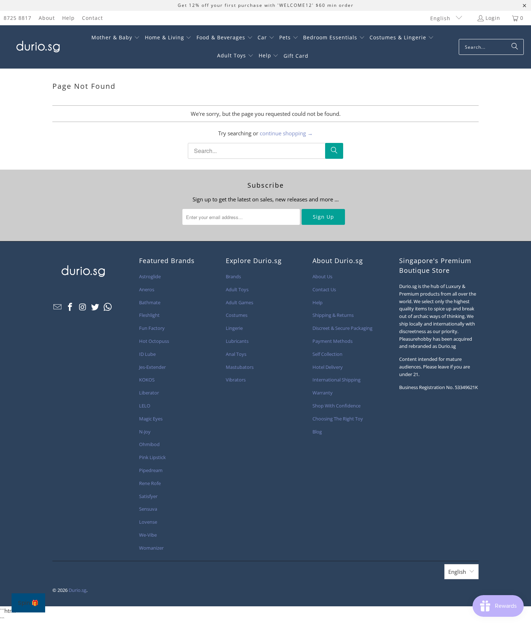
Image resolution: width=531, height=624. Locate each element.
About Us (322, 276)
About (47, 17)
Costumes (236, 315)
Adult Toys (237, 289)
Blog (317, 431)
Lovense (148, 522)
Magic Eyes (151, 418)
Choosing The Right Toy (337, 418)
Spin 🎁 (28, 603)
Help (68, 17)
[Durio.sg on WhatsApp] (108, 307)
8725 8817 (17, 17)
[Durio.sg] (37, 46)
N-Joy (145, 431)
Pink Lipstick (152, 457)
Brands (233, 276)
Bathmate (149, 302)
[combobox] (491, 47)
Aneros (146, 289)
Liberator (149, 392)
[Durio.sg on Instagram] (82, 307)
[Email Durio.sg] (57, 307)
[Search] (515, 47)
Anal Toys (236, 354)
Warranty (322, 392)
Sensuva (148, 509)
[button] (115, 38)
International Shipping (336, 379)
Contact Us (324, 289)
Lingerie (234, 328)
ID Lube (147, 354)
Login (492, 17)
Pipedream (151, 470)
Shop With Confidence (336, 405)
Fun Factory (152, 328)
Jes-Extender (152, 367)
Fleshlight (149, 315)
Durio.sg (77, 590)
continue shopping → (286, 133)
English (441, 18)
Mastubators (240, 367)
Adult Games (239, 302)
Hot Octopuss (154, 341)
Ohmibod (149, 444)
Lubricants (237, 341)
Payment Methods (332, 341)
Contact (92, 17)
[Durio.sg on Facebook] (70, 307)
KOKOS (147, 379)
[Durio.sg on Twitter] (95, 307)
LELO (144, 405)
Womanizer (151, 548)
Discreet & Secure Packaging (342, 328)
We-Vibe (148, 535)
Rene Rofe (150, 483)
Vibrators (236, 379)
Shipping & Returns (333, 315)
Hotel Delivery (327, 367)
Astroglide (150, 276)
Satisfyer (148, 496)
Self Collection (327, 354)
